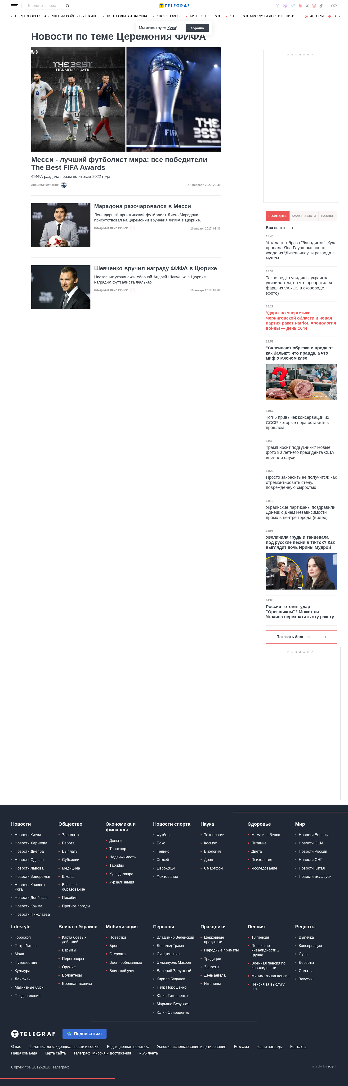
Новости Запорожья (32, 876)
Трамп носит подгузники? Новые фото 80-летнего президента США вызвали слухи (300, 452)
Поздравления (27, 996)
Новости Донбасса (31, 898)
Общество (70, 824)
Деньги (115, 840)
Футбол (163, 835)
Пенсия (256, 926)
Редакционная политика (128, 1047)
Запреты (211, 967)
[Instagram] (314, 5)
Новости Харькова (31, 843)
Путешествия (26, 962)
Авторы (317, 16)
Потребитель (26, 946)
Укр (334, 6)
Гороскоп (23, 937)
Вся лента (275, 228)
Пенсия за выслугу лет (268, 986)
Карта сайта (55, 1053)
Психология (261, 860)
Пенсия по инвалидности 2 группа (265, 950)
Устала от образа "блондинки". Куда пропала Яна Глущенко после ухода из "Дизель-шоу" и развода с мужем (301, 250)
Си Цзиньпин (168, 954)
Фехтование (167, 876)
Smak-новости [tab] (304, 216)
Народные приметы (221, 950)
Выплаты (70, 851)
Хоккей (163, 860)
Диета (256, 851)
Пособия (69, 898)
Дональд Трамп (170, 946)
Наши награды (270, 1047)
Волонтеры (72, 975)
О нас (16, 1047)
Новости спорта (171, 824)
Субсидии (70, 860)
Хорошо (197, 28)
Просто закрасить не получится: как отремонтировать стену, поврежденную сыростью (301, 482)
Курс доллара (121, 874)
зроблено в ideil (324, 1066)
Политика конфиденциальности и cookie (64, 1047)
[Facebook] (277, 5)
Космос (210, 843)
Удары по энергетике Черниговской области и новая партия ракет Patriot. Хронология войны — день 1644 (301, 321)
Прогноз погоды (76, 906)
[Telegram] (293, 5)
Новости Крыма (28, 906)
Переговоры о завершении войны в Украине (56, 16)
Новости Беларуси (315, 876)
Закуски (305, 979)
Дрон (208, 860)
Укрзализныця (121, 882)
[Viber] (285, 5)
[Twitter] (307, 6)
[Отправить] (67, 5)
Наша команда (24, 1053)
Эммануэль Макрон (174, 962)
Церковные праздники (214, 939)
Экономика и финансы (121, 826)
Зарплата (70, 835)
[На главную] (174, 6)
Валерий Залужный (174, 971)
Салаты (305, 971)
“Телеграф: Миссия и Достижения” (262, 16)
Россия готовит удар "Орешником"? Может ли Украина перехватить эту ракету (300, 611)
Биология (212, 851)
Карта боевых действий (74, 939)
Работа (68, 843)
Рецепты (305, 926)
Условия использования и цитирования (191, 1047)
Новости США (311, 843)
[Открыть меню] (14, 6)
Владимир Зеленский (175, 937)
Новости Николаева (32, 914)
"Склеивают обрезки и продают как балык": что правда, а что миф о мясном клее (299, 353)
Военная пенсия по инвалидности (268, 965)
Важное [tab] (327, 216)
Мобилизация (122, 926)
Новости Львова (29, 868)
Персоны (163, 926)
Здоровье (259, 824)
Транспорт (118, 849)
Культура (22, 971)
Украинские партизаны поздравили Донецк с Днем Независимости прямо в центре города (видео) (300, 512)
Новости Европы (314, 835)
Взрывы (69, 950)
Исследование (264, 868)
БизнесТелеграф (205, 16)
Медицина (71, 868)
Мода (19, 954)
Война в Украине (77, 926)
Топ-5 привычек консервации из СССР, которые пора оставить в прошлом (297, 422)
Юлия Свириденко (173, 1012)
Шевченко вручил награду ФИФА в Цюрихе (155, 268)
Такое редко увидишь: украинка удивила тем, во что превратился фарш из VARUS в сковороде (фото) (299, 285)
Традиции (212, 959)
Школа (68, 876)
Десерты (306, 962)
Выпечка (306, 937)
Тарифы (116, 865)
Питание (259, 843)
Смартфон (213, 868)
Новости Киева (28, 835)
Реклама (241, 1047)
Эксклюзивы (168, 16)
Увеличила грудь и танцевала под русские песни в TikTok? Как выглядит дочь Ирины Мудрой (300, 542)
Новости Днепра (29, 851)
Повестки (117, 937)
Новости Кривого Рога (30, 887)
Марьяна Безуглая (173, 1004)
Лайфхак (22, 979)
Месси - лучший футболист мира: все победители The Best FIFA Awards (119, 163)
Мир (300, 824)
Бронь (114, 946)
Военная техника (77, 984)
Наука (207, 824)
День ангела (215, 975)
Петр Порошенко (172, 987)
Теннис (163, 851)
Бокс (161, 843)
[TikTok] (321, 5)
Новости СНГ (310, 860)
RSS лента (148, 1053)
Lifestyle (21, 926)
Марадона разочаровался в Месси (142, 206)
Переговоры (73, 959)
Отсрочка (117, 954)
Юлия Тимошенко (172, 996)
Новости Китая (312, 868)
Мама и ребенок (265, 835)
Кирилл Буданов (171, 979)
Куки (171, 28)
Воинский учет (121, 971)
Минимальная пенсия (270, 976)
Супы (303, 954)
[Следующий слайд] (339, 16)
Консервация (310, 946)
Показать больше (293, 637)
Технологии (214, 835)
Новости (21, 824)
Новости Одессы (29, 860)
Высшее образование (73, 887)
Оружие (69, 967)
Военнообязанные (125, 962)
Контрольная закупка (127, 16)
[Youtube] (300, 5)
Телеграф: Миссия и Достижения (102, 1053)
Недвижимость (122, 857)
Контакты (298, 1047)
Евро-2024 (166, 868)
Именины (212, 984)
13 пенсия (260, 937)
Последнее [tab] (277, 216)
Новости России (313, 851)
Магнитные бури (29, 987)
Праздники (213, 926)
